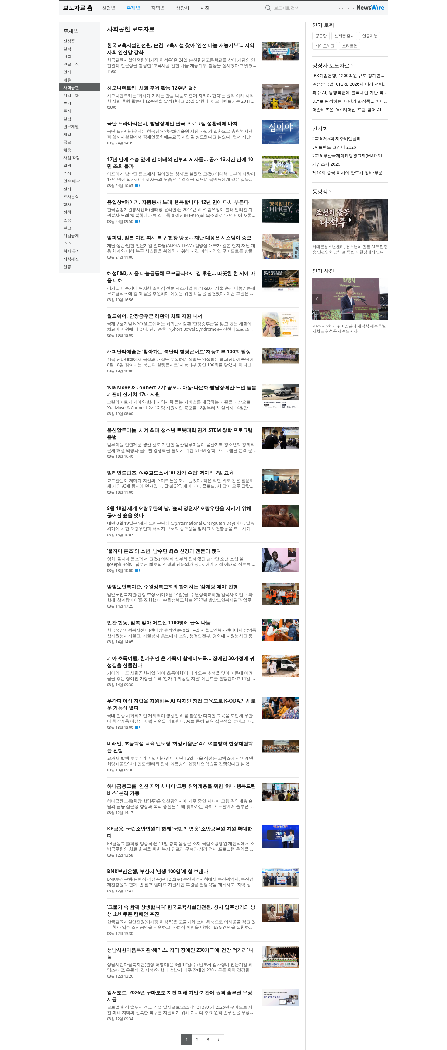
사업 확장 (71, 157)
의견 (67, 165)
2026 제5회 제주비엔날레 (336, 138)
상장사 (182, 8)
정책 (67, 212)
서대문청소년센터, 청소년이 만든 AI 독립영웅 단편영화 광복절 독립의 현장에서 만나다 (350, 252)
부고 (67, 228)
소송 (67, 220)
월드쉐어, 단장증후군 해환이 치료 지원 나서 (154, 315)
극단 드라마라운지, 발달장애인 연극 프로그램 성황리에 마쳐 (172, 123)
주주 (67, 243)
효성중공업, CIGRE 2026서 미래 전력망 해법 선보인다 (363, 84)
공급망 (321, 35)
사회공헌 (71, 87)
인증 (67, 266)
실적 (67, 48)
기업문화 (71, 95)
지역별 (158, 8)
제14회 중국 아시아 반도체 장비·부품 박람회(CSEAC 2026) (367, 172)
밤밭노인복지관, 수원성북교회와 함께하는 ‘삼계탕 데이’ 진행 (172, 586)
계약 (67, 134)
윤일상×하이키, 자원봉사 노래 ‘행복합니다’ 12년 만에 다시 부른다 (178, 202)
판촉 (67, 56)
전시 (67, 189)
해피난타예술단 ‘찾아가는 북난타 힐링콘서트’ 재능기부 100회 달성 (179, 351)
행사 (67, 204)
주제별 (133, 8)
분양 (67, 103)
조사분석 (71, 196)
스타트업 (349, 45)
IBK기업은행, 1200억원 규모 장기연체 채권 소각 (358, 75)
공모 (67, 142)
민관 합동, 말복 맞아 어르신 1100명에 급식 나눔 (159, 622)
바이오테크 (324, 45)
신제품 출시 (344, 35)
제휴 (67, 80)
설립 (67, 119)
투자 (67, 111)
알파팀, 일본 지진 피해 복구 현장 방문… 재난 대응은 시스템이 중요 (179, 237)
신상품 (69, 41)
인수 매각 (71, 181)
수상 (67, 173)
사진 (205, 8)
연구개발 (71, 126)
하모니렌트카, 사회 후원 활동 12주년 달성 (152, 87)
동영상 (320, 191)
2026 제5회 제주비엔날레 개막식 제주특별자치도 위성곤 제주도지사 (349, 328)
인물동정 (71, 64)
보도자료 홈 (77, 7)
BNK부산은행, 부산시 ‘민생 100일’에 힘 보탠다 (157, 871)
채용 (67, 150)
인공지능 (369, 35)
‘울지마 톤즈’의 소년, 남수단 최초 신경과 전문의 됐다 (164, 551)
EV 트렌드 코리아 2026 (334, 147)
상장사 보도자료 (331, 65)
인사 (67, 72)
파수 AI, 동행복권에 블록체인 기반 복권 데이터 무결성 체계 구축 (373, 92)
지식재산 (71, 259)
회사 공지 (71, 251)
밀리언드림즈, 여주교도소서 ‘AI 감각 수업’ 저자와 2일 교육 (170, 472)
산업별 (109, 8)
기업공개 (71, 235)
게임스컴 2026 (326, 164)
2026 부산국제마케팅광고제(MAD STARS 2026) (357, 155)
